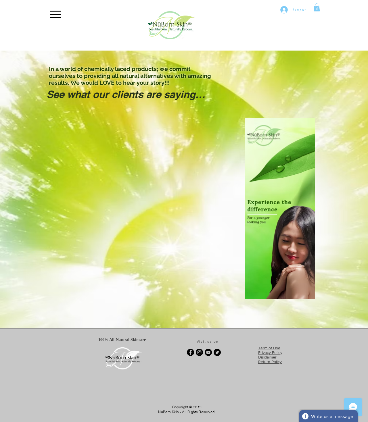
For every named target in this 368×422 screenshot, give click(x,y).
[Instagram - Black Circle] (199, 352)
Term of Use (269, 348)
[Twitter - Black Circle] (217, 352)
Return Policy (270, 361)
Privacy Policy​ (270, 352)
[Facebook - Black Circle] (190, 352)
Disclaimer (267, 357)
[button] (316, 7)
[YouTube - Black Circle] (208, 352)
